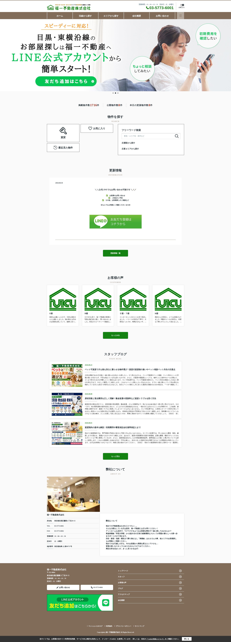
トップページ (123, 571)
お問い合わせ (162, 16)
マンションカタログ (95, 626)
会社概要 (136, 16)
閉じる (186, 639)
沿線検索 (55, 130)
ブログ (120, 588)
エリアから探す (111, 16)
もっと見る (115, 456)
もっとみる (115, 335)
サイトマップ (139, 626)
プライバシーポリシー (123, 626)
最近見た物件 (65, 147)
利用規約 (109, 626)
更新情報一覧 (115, 253)
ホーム (60, 16)
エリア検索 (71, 130)
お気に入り (99, 128)
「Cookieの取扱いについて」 (155, 639)
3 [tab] (118, 93)
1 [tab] (113, 93)
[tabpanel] (115, 55)
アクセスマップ (124, 594)
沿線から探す (85, 16)
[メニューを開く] (180, 15)
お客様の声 (122, 582)
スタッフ (121, 577)
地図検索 (63, 136)
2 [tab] (115, 93)
